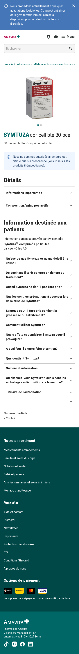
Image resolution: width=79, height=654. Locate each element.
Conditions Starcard (16, 560)
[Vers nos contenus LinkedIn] (30, 644)
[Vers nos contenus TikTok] (6, 644)
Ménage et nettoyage (17, 490)
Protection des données (19, 544)
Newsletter (11, 528)
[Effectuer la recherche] (70, 48)
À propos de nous (15, 568)
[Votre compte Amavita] (47, 36)
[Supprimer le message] (74, 6)
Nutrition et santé (15, 466)
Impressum (11, 536)
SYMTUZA (16, 135)
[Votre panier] (56, 36)
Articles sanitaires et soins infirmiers (27, 482)
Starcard (9, 520)
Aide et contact (13, 512)
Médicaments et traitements (22, 450)
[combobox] (34, 48)
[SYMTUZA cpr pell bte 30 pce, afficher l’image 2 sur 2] (41, 125)
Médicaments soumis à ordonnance (54, 64)
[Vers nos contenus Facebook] (22, 644)
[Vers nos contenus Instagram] (14, 644)
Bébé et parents (14, 474)
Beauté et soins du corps (19, 458)
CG (6, 552)
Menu (71, 36)
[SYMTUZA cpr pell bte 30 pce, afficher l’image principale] (38, 125)
